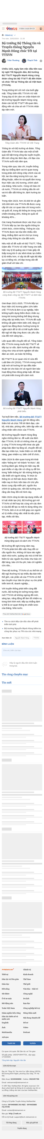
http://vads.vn (15, 1113)
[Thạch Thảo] (24, 61)
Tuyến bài (11, 1043)
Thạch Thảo (32, 60)
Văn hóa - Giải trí (30, 989)
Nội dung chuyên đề (31, 1018)
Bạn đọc (26, 1003)
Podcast (26, 1032)
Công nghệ (28, 994)
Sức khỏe (5, 994)
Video (25, 1027)
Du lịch (26, 998)
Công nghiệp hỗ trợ (31, 1008)
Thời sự (5, 974)
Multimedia (7, 1032)
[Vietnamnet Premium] (8, 970)
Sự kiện (33, 1043)
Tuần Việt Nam (8, 1008)
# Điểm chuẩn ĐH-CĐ (27, 29)
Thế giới (26, 984)
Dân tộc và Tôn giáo (10, 979)
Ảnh (3, 1027)
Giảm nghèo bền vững (11, 1013)
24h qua (5, 1037)
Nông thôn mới (29, 1013)
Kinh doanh (28, 974)
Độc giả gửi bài (32, 1123)
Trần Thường (13, 60)
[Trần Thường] (4, 61)
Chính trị (9, 35)
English (5, 1023)
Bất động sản (7, 1003)
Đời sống (6, 989)
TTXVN (36, 638)
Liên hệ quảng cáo (10, 1096)
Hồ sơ (25, 1023)
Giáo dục (5, 984)
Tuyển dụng (22, 1128)
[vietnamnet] (11, 30)
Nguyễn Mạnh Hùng (22, 638)
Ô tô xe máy (7, 998)
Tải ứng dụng (11, 1123)
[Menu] (3, 28)
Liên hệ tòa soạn (9, 1066)
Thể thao (27, 979)
